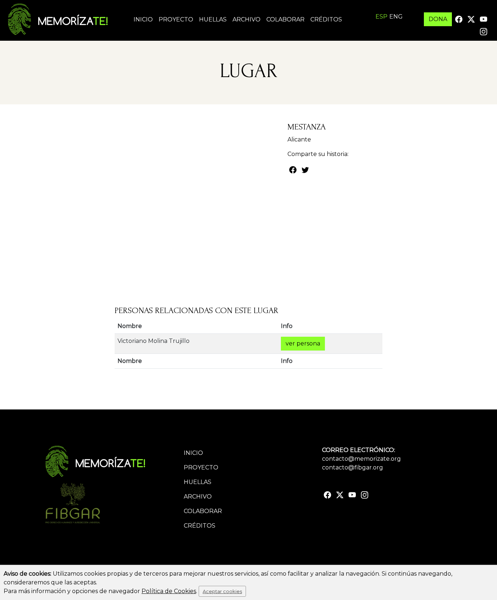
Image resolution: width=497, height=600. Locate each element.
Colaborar (285, 19)
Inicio (143, 19)
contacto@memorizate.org (361, 458)
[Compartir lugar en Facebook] (292, 169)
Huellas (213, 19)
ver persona (303, 343)
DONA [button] (438, 19)
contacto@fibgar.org (352, 467)
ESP (381, 16)
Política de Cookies (169, 591)
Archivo (246, 19)
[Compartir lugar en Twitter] (305, 169)
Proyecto (176, 19)
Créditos (326, 19)
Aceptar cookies (222, 591)
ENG (396, 16)
